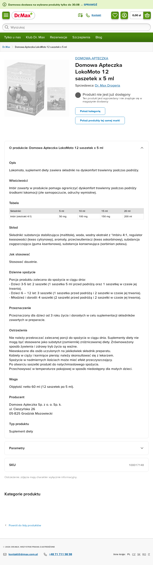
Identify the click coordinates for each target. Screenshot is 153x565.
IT (149, 554)
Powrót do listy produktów (25, 525)
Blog (99, 37)
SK (138, 554)
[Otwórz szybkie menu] (6, 15)
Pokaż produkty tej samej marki (100, 120)
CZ (133, 554)
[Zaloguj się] (124, 15)
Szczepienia (81, 37)
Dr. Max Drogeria (107, 85)
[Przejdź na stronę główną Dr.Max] (23, 15)
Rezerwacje (58, 37)
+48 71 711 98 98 (60, 554)
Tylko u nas (12, 37)
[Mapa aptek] (80, 15)
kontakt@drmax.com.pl (23, 554)
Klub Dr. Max (35, 37)
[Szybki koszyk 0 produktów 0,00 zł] (147, 15)
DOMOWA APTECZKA (91, 58)
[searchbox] (76, 27)
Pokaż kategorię (90, 111)
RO (144, 554)
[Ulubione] (115, 15)
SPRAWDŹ (90, 4)
